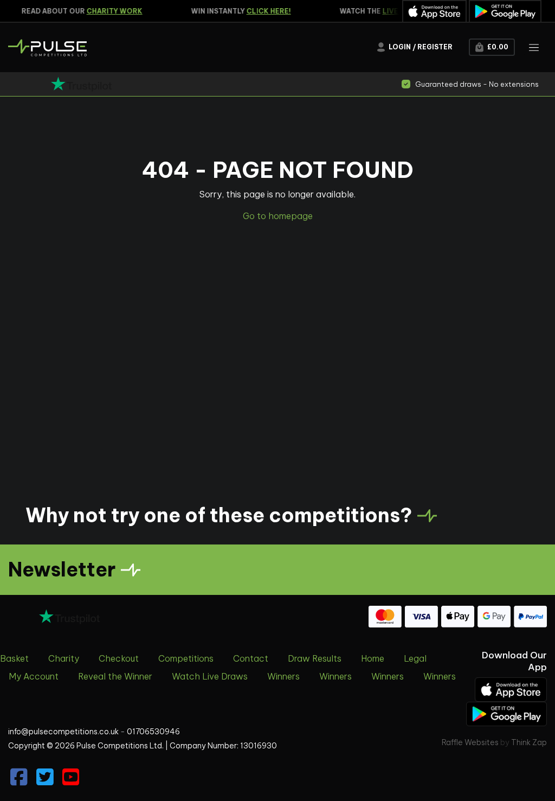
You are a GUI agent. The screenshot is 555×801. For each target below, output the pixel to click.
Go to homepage (278, 215)
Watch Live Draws (210, 676)
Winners (283, 676)
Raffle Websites (470, 742)
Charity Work (106, 11)
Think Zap (529, 742)
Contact (250, 658)
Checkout (119, 658)
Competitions (186, 658)
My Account (34, 676)
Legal (415, 658)
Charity (63, 658)
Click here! (260, 11)
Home (372, 658)
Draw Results (314, 658)
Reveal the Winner (115, 676)
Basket (14, 658)
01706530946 (153, 731)
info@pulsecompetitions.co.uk (63, 731)
